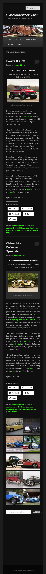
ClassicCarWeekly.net (22, 15)
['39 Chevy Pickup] (14, 462)
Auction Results (30, 39)
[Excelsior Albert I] (31, 426)
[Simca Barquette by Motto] (31, 497)
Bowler (15, 228)
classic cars (21, 407)
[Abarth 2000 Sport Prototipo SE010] (31, 462)
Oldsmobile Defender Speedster (13, 247)
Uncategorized (18, 225)
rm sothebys (18, 230)
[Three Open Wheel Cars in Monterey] (31, 444)
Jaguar (29, 162)
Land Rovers (27, 116)
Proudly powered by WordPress (23, 570)
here (28, 189)
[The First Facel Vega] (31, 479)
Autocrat (27, 341)
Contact (19, 44)
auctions (9, 228)
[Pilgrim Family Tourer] (14, 497)
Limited (18, 344)
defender (26, 228)
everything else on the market (22, 319)
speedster (18, 409)
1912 (32, 404)
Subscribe (36, 512)
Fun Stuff (10, 44)
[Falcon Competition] (14, 444)
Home (9, 39)
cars (15, 407)
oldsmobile (10, 409)
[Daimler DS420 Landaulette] (14, 426)
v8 (30, 230)
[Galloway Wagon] (14, 479)
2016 (32, 225)
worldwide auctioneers (31, 409)
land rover (34, 228)
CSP (20, 228)
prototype (9, 230)
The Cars (18, 39)
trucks (26, 230)
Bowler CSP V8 (16, 61)
